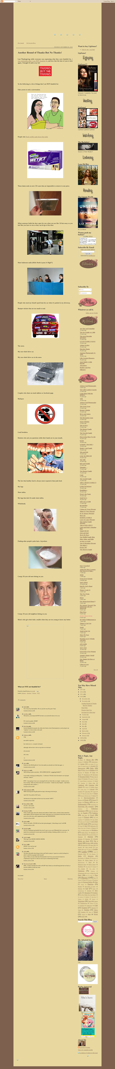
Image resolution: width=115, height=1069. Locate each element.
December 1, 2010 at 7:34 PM (29, 860)
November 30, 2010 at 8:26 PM (29, 841)
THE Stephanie (27, 789)
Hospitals (80, 837)
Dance (96, 793)
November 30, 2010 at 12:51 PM (29, 767)
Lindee (95, 849)
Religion (80, 888)
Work (96, 914)
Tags (89, 901)
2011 (81, 694)
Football (79, 817)
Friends (86, 817)
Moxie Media (89, 860)
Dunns (86, 802)
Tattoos (96, 901)
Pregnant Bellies (87, 882)
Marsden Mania (85, 349)
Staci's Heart (84, 582)
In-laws (88, 843)
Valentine (93, 908)
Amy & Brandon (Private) (88, 543)
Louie (95, 852)
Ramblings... (84, 490)
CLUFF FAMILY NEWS (87, 341)
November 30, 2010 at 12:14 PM (29, 710)
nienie (81, 575)
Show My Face (84, 635)
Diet (79, 798)
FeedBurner (91, 255)
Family (85, 813)
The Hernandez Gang (86, 418)
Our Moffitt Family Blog (87, 537)
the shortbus (83, 505)
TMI (81, 399)
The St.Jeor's (84, 425)
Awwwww (81, 768)
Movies (80, 860)
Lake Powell (88, 847)
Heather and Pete (85, 367)
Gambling (80, 819)
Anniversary (95, 762)
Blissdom (80, 772)
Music (90, 862)
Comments (83, 293)
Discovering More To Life (88, 437)
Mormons (94, 858)
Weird (96, 912)
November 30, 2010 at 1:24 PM (29, 807)
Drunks (80, 802)
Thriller (91, 903)
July (83, 722)
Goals (85, 824)
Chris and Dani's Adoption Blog (88, 528)
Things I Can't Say (85, 623)
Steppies (80, 899)
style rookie (83, 644)
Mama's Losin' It (85, 590)
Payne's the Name (85, 494)
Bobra (93, 772)
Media (80, 856)
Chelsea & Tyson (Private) (88, 509)
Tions (96, 903)
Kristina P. (26, 811)
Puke (96, 882)
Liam (85, 849)
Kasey (25, 844)
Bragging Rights (84, 777)
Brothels (85, 779)
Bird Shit (26, 726)
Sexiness (89, 890)
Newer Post (20, 878)
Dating (94, 795)
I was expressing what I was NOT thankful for (45, 60)
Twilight (82, 905)
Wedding (83, 912)
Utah (96, 905)
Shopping (87, 893)
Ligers (89, 849)
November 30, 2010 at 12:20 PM (29, 723)
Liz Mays (26, 714)
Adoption (80, 762)
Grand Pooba (85, 1047)
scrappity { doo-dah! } (86, 444)
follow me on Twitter (92, 313)
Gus (81, 826)
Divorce (80, 800)
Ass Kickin (91, 764)
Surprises (81, 901)
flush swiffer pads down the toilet (37, 137)
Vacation (84, 908)
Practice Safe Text (86, 710)
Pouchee (90, 880)
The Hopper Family (86, 471)
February (84, 733)
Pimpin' (79, 880)
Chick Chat (92, 783)
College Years (94, 787)
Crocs (79, 793)
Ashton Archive (84, 345)
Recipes (80, 886)
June (83, 724)
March (84, 731)
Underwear (89, 905)
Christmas (91, 785)
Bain (79, 770)
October (84, 714)
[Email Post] (37, 691)
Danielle (26, 828)
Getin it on (82, 821)
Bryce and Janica (85, 414)
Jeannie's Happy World (87, 655)
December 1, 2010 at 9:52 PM (29, 869)
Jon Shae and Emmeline (87, 328)
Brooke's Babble (85, 410)
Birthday (92, 770)
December (85, 699)
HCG (79, 830)
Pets (96, 875)
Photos (84, 877)
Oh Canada (81, 869)
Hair (86, 826)
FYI (94, 817)
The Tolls (83, 460)
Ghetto (87, 821)
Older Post (70, 878)
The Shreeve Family (86, 549)
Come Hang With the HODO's (86, 394)
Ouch (88, 873)
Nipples (94, 866)
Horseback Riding (92, 834)
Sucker (86, 899)
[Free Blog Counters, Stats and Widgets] (17, 1060)
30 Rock (80, 760)
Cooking (80, 791)
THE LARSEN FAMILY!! (88, 482)
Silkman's (83, 369)
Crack (94, 791)
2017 (81, 689)
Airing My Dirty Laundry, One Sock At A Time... (88, 570)
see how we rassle (85, 541)
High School (85, 830)
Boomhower (87, 774)
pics (95, 878)
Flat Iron (84, 815)
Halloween (93, 826)
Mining (87, 858)
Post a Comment (20, 875)
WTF (38, 693)
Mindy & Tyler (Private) (87, 511)
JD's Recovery (84, 845)
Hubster (90, 837)
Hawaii (94, 828)
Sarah (82, 627)
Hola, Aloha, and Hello (87, 539)
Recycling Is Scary (90, 886)
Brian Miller (27, 804)
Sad (86, 889)
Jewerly (80, 847)
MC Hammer (92, 854)
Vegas (79, 910)
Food (92, 815)
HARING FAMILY (86, 517)
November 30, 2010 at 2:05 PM (29, 818)
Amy (25, 763)
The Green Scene (85, 406)
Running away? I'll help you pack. (87, 639)
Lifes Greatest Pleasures (87, 358)
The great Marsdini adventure (86, 337)
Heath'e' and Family (86, 448)
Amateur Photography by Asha (88, 353)
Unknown (26, 735)
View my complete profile (85, 1050)
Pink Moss (83, 612)
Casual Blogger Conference (86, 781)
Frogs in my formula (86, 579)
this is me (82, 515)
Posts (82, 289)
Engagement (93, 804)
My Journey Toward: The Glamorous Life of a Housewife (88, 607)
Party (80, 875)
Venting (34, 693)
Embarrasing (82, 804)
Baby (92, 768)
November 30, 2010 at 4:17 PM (29, 825)
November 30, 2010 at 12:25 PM (29, 731)
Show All (96, 669)
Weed (90, 912)
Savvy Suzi (83, 648)
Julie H (25, 837)
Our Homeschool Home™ (88, 601)
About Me (90, 760)
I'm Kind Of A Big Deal (88, 712)
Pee (87, 875)
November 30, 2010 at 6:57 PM (29, 834)
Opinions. (93, 871)
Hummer (80, 839)
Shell (25, 707)
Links (84, 851)
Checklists (83, 783)
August (84, 719)
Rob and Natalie (85, 463)
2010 (81, 696)
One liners (92, 869)
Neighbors (80, 866)
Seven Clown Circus (86, 616)
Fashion (95, 813)
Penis (91, 875)
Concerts (92, 789)
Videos (96, 910)
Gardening (87, 819)
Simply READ (84, 531)
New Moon (88, 866)
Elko (94, 802)
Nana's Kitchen (84, 421)
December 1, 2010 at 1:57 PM (29, 848)
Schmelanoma (81, 890)
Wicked (83, 914)
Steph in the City (85, 631)
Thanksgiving (83, 903)
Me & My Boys (84, 535)
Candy (96, 779)
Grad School (94, 824)
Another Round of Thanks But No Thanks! (40, 52)
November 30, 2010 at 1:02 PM (29, 800)
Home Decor (84, 832)
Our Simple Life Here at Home (87, 659)
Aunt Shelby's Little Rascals (86, 362)
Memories (90, 856)
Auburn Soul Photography (88, 386)
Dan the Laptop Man (87, 793)
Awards (93, 766)
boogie (82, 441)
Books (79, 774)
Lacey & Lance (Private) (87, 520)
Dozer (86, 800)
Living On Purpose (85, 486)
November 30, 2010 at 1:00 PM (29, 786)
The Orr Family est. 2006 (87, 332)
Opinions (81, 871)
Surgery (94, 899)
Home (45, 878)
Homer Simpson (82, 834)
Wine (89, 914)
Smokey (95, 893)
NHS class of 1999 (85, 501)
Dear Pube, (84, 708)
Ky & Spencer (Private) (87, 513)
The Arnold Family (86, 479)
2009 (81, 738)
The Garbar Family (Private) (86, 522)
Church (80, 787)
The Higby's (83, 545)
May (83, 726)
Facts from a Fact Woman (88, 651)
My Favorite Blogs (31, 43)
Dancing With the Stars (86, 795)
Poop (84, 880)
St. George (80, 897)
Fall (90, 811)
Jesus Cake (93, 845)
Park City (93, 873)
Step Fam (94, 897)
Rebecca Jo (26, 770)
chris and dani (84, 533)
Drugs (94, 800)
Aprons (82, 764)
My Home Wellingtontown (88, 619)
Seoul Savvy (83, 498)
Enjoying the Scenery (86, 806)
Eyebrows (80, 808)
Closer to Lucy (84, 664)
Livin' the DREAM (86, 456)
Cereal (96, 781)
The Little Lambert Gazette (88, 390)
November (85, 701)
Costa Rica (87, 791)
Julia (25, 851)
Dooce (82, 598)
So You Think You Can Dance (88, 895)
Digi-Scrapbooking (89, 798)
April (83, 728)
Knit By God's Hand (86, 586)
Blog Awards (21, 43)
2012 (81, 692)
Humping (87, 839)
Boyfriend (95, 774)
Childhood (81, 785)
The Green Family (28, 863)
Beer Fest (85, 770)
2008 (81, 740)
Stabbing (87, 897)
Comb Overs (83, 789)
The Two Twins (84, 594)
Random (29, 693)
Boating (87, 772)
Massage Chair (82, 854)
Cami (81, 475)
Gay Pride (95, 819)
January (84, 735)
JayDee (96, 843)
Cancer (91, 779)
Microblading (81, 858)
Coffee (86, 787)
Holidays (24, 693)
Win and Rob (84, 452)
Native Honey (92, 864)
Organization (81, 873)
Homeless (93, 832)
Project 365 (83, 547)
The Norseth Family (86, 433)
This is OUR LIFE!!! (86, 525)
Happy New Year (82, 828)
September (85, 717)
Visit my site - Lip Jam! (88, 49)
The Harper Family (86, 429)
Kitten (25, 821)
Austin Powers (85, 766)
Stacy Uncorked (85, 566)
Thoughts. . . (84, 467)
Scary (94, 888)
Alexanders (83, 365)
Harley (88, 828)
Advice (86, 762)
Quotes (82, 884)
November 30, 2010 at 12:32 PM (29, 760)
